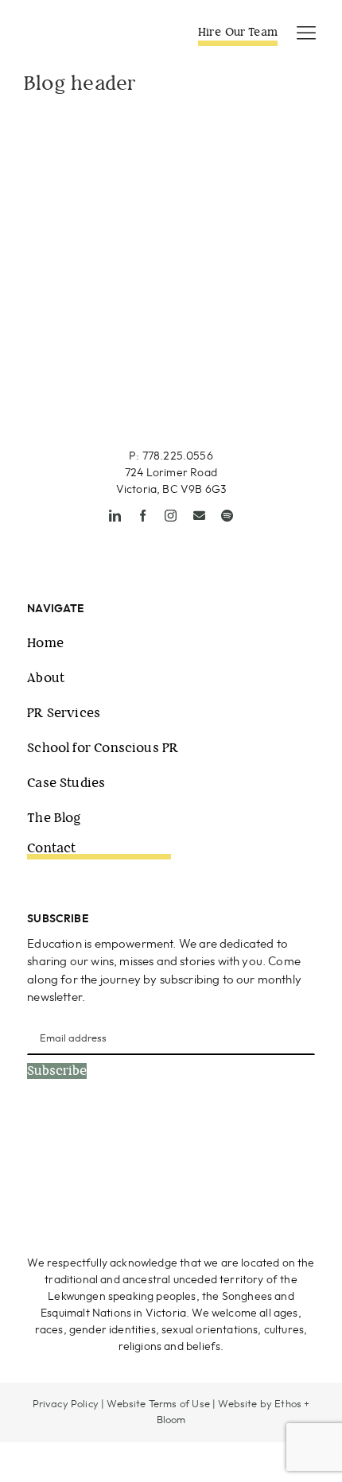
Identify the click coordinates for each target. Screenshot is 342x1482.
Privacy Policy (66, 1404)
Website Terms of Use (158, 1404)
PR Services (63, 712)
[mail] (199, 516)
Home (45, 642)
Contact (51, 848)
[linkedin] (115, 516)
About (45, 677)
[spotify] (227, 516)
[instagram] (171, 516)
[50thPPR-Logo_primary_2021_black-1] (171, 339)
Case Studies (66, 782)
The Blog (54, 817)
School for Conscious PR (102, 747)
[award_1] (93, 1147)
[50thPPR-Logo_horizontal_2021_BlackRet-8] (83, 30)
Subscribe (57, 1071)
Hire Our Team (238, 32)
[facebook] (143, 516)
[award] (252, 1147)
